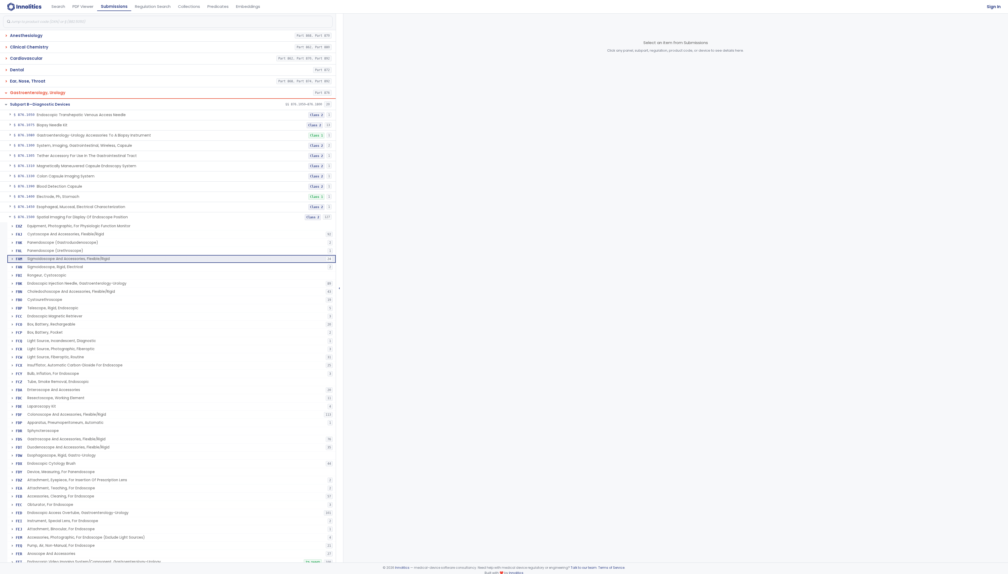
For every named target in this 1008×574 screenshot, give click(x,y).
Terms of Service (611, 567)
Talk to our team (584, 567)
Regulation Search (153, 6)
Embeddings (248, 6)
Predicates (218, 6)
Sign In (994, 7)
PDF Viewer (82, 6)
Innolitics (402, 567)
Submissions (114, 6)
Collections (189, 6)
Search (58, 6)
